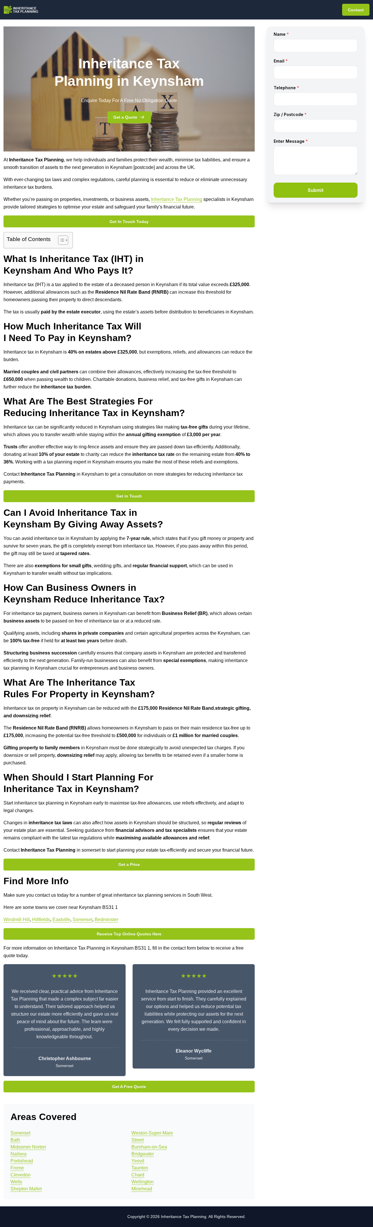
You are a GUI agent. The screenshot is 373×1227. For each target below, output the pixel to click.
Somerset (82, 919)
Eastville (61, 919)
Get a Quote (125, 117)
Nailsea (18, 1153)
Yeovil (137, 1160)
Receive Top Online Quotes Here (129, 934)
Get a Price (129, 864)
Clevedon (20, 1174)
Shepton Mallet (26, 1188)
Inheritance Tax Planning (176, 199)
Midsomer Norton (28, 1146)
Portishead (21, 1160)
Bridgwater (142, 1153)
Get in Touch (129, 496)
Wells (16, 1181)
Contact (356, 10)
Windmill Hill (16, 919)
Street (137, 1139)
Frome (17, 1167)
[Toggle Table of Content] (60, 240)
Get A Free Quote (129, 1086)
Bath (15, 1139)
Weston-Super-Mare (152, 1132)
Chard (137, 1174)
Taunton (139, 1167)
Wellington (142, 1181)
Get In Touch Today (129, 221)
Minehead (141, 1188)
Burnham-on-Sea (149, 1146)
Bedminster (106, 919)
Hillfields (41, 919)
